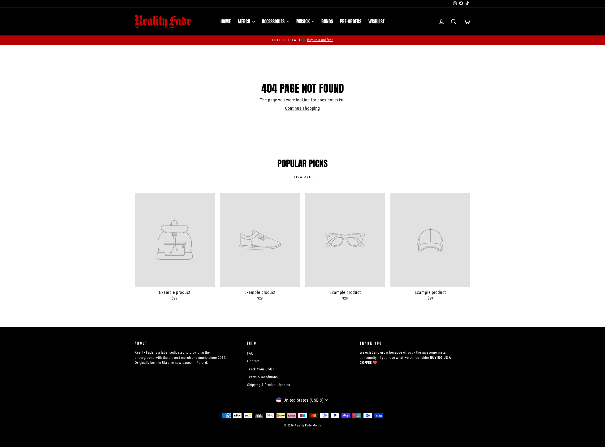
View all (302, 176)
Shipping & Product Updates (268, 385)
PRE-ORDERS (350, 21)
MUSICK (303, 21)
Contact (253, 361)
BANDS (327, 21)
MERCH (244, 21)
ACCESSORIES (274, 21)
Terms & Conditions (262, 377)
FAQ (250, 353)
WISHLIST (376, 21)
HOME (225, 21)
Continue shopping (302, 108)
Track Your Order (260, 369)
